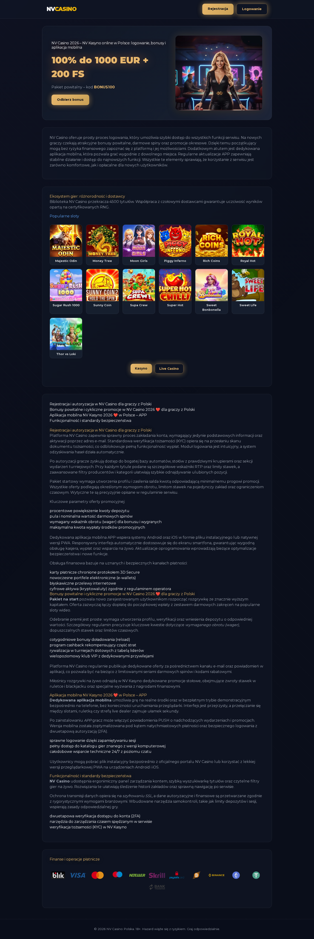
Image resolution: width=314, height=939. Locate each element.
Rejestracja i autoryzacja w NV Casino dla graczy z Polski (100, 404)
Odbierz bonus (70, 100)
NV (61, 9)
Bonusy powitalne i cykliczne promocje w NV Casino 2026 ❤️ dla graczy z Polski (122, 409)
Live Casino (169, 368)
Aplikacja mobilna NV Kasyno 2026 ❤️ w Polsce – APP (98, 415)
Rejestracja (218, 9)
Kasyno (141, 368)
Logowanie (252, 9)
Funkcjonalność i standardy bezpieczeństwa (90, 420)
